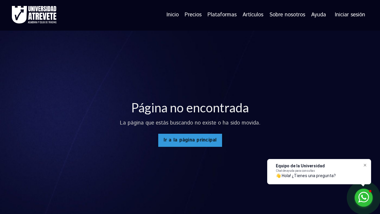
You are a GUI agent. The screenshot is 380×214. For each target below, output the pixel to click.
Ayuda (318, 15)
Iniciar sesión (350, 15)
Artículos (253, 15)
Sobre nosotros (287, 15)
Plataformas (222, 15)
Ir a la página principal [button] (190, 140)
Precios (193, 15)
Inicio (173, 15)
